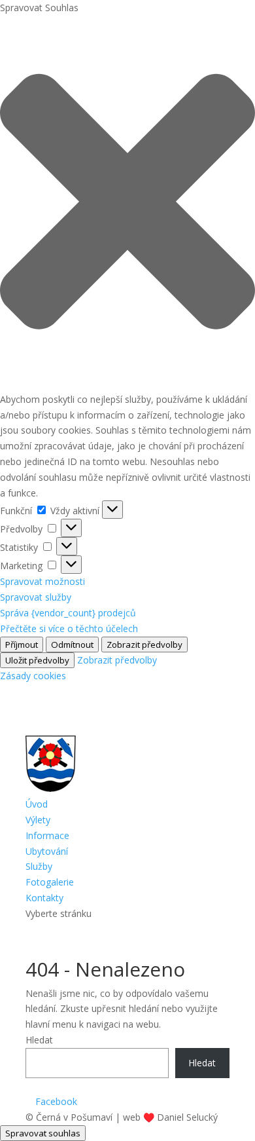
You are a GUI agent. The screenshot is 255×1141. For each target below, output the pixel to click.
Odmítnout (72, 644)
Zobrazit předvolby (144, 644)
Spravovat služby (35, 597)
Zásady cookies (33, 675)
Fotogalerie (50, 882)
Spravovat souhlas (42, 1133)
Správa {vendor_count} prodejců (68, 613)
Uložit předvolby (37, 660)
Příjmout (21, 644)
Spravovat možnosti (42, 581)
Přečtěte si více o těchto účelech (69, 628)
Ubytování (47, 851)
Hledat (39, 1040)
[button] (127, 204)
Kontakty (44, 897)
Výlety (38, 820)
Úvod (37, 804)
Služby (39, 866)
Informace (47, 835)
